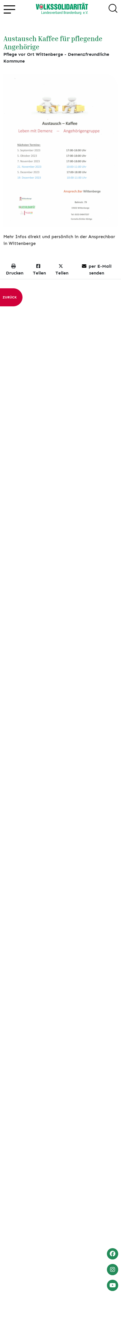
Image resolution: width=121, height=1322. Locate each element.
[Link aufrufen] (62, 9)
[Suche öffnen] (113, 9)
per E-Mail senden (100, 269)
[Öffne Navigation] (9, 9)
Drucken (14, 273)
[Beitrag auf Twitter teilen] (110, 217)
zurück (10, 297)
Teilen (39, 273)
